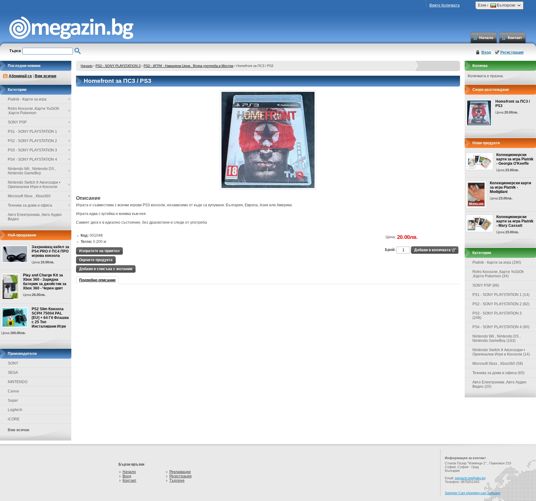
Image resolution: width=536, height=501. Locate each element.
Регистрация (512, 52)
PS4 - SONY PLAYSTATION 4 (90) (500, 327)
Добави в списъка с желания (105, 269)
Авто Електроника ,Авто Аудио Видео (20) (499, 384)
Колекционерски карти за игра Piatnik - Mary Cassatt (515, 221)
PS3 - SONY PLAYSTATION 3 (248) (497, 315)
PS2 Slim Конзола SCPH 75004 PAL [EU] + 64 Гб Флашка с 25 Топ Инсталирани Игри (50, 318)
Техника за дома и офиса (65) (498, 373)
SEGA (13, 372)
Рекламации (180, 472)
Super (13, 400)
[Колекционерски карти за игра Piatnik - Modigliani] (476, 194)
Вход (486, 52)
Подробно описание (97, 280)
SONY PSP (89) (485, 285)
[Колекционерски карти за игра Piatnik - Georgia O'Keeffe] (479, 161)
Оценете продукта (96, 260)
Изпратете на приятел (99, 251)
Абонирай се (20, 76)
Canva (13, 391)
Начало (486, 38)
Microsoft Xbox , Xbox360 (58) (497, 363)
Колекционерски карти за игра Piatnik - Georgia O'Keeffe (515, 159)
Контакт (515, 38)
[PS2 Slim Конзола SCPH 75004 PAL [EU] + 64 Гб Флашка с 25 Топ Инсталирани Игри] (15, 317)
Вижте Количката (444, 5)
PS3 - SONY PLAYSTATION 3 (118, 66)
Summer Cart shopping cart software (472, 493)
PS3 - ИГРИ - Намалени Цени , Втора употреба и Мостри (188, 66)
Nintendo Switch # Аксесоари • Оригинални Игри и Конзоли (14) (501, 352)
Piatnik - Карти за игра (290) (496, 262)
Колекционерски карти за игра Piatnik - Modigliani (510, 187)
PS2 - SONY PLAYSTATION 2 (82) (500, 304)
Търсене (177, 480)
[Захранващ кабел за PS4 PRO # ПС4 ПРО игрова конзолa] (15, 254)
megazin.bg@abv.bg (470, 478)
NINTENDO (17, 382)
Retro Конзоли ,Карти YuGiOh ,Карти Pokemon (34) (498, 274)
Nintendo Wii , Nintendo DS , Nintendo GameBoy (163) (496, 338)
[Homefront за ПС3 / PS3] (268, 188)
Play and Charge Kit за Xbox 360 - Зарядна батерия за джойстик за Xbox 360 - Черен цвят (44, 281)
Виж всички (45, 76)
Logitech (15, 410)
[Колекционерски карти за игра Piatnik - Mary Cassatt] (479, 223)
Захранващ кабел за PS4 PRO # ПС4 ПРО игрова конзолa (50, 251)
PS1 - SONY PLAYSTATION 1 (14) (500, 295)
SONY (13, 363)
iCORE (14, 419)
